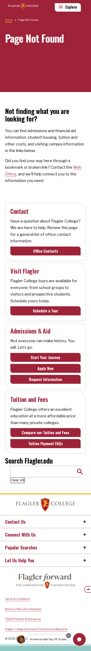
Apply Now (45, 368)
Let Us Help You (19, 560)
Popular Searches (21, 547)
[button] (79, 639)
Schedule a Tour (45, 310)
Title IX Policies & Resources (23, 619)
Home (45, 505)
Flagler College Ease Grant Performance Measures (36, 629)
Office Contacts (45, 251)
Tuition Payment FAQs (45, 443)
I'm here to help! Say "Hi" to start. (48, 639)
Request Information (45, 379)
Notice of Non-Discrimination (23, 609)
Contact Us (15, 521)
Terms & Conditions (17, 599)
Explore (71, 7)
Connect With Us (20, 534)
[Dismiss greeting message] (68, 635)
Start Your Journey (45, 357)
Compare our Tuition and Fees (45, 432)
